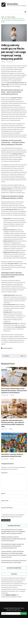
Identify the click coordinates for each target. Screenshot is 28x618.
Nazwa (3, 493)
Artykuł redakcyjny (7, 348)
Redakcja (3, 61)
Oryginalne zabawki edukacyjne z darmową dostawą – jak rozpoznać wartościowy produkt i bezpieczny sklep (12, 423)
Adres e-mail (5, 500)
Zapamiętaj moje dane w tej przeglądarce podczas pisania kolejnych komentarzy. (12, 515)
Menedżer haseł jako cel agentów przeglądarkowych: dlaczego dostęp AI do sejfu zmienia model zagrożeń (13, 538)
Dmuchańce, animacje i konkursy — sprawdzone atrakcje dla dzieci (12, 455)
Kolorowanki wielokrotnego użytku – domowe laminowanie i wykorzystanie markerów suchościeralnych (14, 390)
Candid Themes (17, 610)
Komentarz (4, 472)
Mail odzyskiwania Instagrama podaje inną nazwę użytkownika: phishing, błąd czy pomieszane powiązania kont (12, 546)
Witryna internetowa (7, 507)
